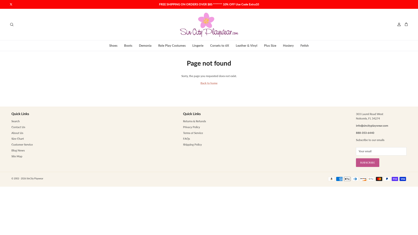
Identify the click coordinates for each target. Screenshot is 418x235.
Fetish (304, 45)
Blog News (18, 150)
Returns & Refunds (194, 121)
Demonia (145, 45)
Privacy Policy (191, 127)
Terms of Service (193, 133)
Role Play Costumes (172, 45)
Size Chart (17, 138)
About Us (17, 133)
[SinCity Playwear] (209, 24)
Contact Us (18, 127)
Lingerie (197, 45)
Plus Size (270, 45)
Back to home (209, 83)
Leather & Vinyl (246, 45)
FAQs (186, 138)
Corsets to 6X (219, 45)
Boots (128, 45)
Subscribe (367, 162)
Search (15, 121)
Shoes (113, 45)
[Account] (398, 24)
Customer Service (22, 144)
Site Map (16, 156)
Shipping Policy (192, 144)
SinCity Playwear (35, 178)
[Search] (12, 24)
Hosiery (288, 45)
